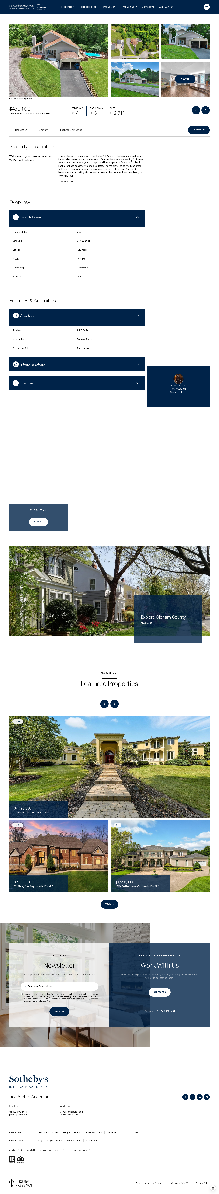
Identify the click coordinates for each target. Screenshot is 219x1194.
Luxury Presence (155, 1183)
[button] (199, 130)
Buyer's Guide (54, 1140)
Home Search (108, 7)
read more (146, 623)
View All (185, 79)
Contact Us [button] (132, 1132)
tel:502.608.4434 (18, 1112)
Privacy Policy (45, 1001)
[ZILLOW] (207, 1097)
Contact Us (148, 7)
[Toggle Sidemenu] (207, 7)
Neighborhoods (88, 7)
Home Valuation (128, 7)
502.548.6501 (179, 389)
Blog (40, 1140)
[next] (114, 704)
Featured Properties (48, 1132)
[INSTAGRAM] (192, 1097)
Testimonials (93, 1140)
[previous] (104, 704)
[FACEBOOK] (185, 1097)
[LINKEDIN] (200, 1097)
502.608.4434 (166, 7)
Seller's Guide (74, 1140)
